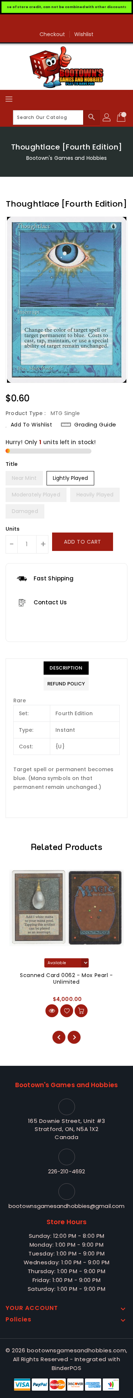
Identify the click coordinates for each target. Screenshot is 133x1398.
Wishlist (84, 34)
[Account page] (107, 117)
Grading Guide (95, 424)
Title (12, 464)
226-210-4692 (66, 1171)
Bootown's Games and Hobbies (66, 158)
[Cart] (122, 117)
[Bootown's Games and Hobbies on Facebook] (66, 22)
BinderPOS (67, 1368)
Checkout (52, 34)
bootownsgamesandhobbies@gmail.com (66, 1206)
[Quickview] (51, 1010)
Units (13, 528)
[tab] (66, 668)
